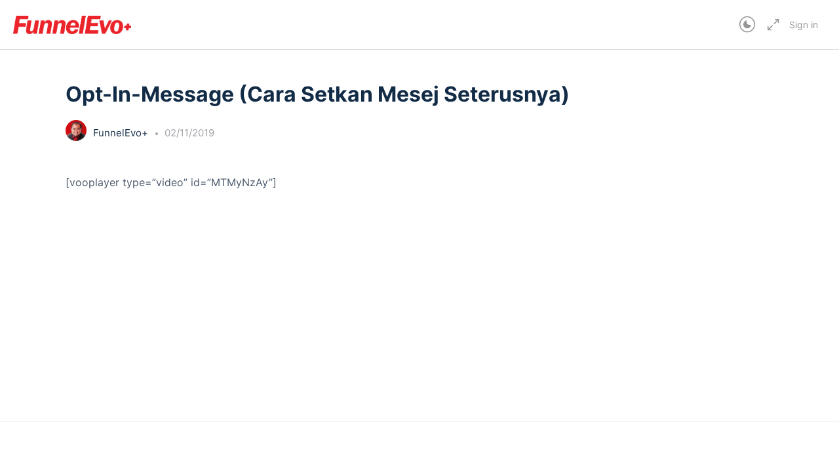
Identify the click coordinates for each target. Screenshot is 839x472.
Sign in (803, 24)
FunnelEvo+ (122, 133)
